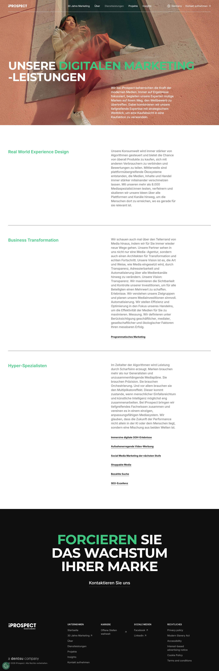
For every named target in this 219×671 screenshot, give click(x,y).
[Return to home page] (17, 6)
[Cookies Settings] (6, 666)
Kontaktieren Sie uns (109, 582)
